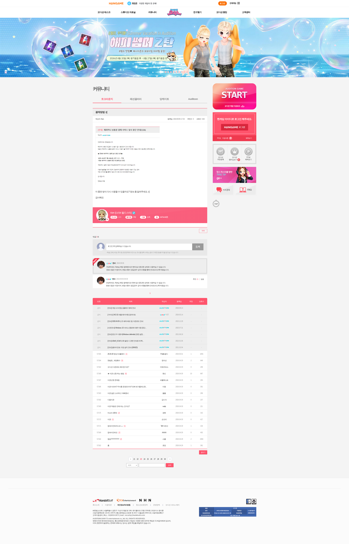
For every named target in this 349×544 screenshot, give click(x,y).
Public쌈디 (164, 354)
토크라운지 (107, 99)
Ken (102, 119)
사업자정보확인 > (158, 513)
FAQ (245, 189)
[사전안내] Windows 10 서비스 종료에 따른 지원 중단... (127, 328)
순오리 (164, 419)
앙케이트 (164, 99)
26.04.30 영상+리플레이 (117, 354)
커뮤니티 (152, 12)
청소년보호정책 (142, 505)
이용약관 (108, 505)
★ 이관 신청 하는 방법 (117, 374)
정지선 (164, 360)
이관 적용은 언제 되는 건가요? (119, 406)
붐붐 (164, 393)
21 (134, 459)
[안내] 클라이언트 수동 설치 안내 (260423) (122, 347)
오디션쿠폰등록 (220, 158)
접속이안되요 (114, 432)
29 (161, 459)
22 (137, 459)
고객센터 (246, 12)
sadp (164, 406)
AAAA (164, 432)
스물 (164, 439)
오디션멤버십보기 (233, 158)
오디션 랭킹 (221, 12)
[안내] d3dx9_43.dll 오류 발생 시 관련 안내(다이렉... (126, 341)
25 (148, 459)
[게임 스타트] (234, 93)
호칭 (164, 445)
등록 (197, 246)
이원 (164, 387)
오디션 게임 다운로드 (234, 106)
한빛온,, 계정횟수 (115, 360)
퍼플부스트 (164, 380)
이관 (111, 419)
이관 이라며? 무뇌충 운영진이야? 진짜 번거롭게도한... (127, 387)
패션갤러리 (136, 99)
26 (151, 459)
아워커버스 (164, 367)
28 (158, 459)
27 (154, 459)
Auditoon (193, 99)
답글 (202, 279)
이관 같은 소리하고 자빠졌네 (118, 393)
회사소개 (96, 505)
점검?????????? (115, 439)
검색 (169, 465)
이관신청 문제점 (113, 380)
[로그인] (222, 3)
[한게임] (116, 3)
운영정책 (156, 505)
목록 (203, 231)
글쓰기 (203, 452)
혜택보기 (249, 138)
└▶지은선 (164, 426)
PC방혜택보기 (248, 158)
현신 (164, 374)
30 (165, 459)
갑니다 (164, 400)
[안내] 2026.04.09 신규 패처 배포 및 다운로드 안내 (125, 321)
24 (144, 459)
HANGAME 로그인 (234, 127)
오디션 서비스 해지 (172, 505)
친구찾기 (197, 12)
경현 (164, 413)
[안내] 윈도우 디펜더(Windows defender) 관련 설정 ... (126, 334)
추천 (194, 279)
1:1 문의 (223, 189)
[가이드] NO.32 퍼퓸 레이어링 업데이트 (122, 315)
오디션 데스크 (104, 12)
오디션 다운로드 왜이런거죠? (118, 367)
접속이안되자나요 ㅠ (116, 426)
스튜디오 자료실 (128, 12)
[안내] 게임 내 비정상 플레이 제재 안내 (121, 308)
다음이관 (111, 400)
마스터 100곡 (114, 413)
